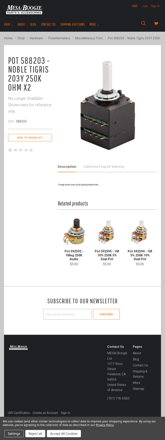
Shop (7, 24)
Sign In (65, 413)
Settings (14, 433)
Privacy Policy (104, 425)
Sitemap (138, 389)
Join (145, 6)
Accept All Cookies (64, 433)
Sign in (155, 6)
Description (67, 167)
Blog (33, 24)
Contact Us (48, 24)
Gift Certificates (19, 413)
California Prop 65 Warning (104, 167)
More (93, 24)
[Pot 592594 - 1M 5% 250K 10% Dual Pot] (140, 231)
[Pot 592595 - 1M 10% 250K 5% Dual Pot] (107, 231)
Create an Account (45, 413)
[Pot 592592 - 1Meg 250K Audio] (74, 231)
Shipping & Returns (73, 24)
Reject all (35, 433)
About (22, 24)
